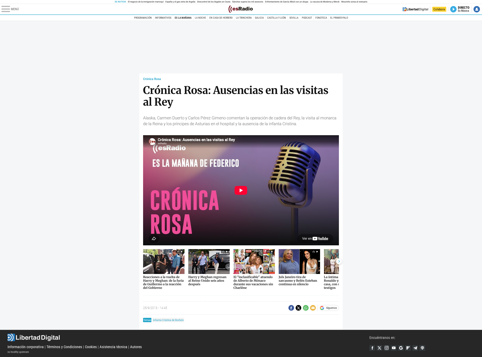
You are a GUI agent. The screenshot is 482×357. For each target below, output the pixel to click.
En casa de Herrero (221, 17)
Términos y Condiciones (64, 347)
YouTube (394, 348)
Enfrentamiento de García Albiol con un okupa (286, 2)
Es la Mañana (183, 17)
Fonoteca (321, 17)
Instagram (386, 348)
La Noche (200, 17)
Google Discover (401, 348)
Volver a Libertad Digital (415, 9)
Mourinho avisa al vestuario (354, 2)
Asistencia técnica (113, 347)
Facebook (372, 348)
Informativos (163, 17)
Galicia (259, 17)
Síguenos (331, 308)
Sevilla (293, 17)
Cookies (91, 347)
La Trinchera (244, 17)
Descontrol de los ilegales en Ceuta (213, 2)
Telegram (415, 348)
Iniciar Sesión (477, 9)
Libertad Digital (188, 337)
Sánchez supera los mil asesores (247, 2)
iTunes (422, 348)
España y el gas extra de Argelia (180, 2)
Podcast (307, 17)
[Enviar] (306, 308)
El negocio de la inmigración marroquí (145, 2)
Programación (143, 17)
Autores (136, 347)
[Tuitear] (298, 308)
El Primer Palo (339, 17)
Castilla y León (276, 17)
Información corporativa (26, 347)
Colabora (439, 9)
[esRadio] (241, 9)
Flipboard (408, 348)
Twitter (379, 348)
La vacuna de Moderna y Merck (324, 2)
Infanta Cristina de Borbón (168, 320)
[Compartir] (291, 308)
